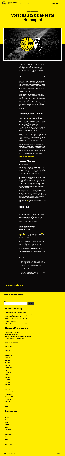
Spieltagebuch (8, 434)
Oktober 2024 (8, 353)
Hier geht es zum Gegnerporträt (26, 156)
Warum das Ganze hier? (17, 294)
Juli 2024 (7, 357)
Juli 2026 (7, 350)
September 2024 (9, 355)
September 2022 (9, 396)
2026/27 (7, 424)
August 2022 (8, 399)
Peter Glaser (8, 332)
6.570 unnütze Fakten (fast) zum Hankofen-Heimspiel (17, 318)
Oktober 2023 (8, 367)
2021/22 (7, 415)
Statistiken (7, 437)
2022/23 (7, 417)
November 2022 (9, 392)
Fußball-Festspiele (12, 2)
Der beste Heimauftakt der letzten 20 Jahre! (15, 312)
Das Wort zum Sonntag (10, 321)
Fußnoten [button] (22, 258)
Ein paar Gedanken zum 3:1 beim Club (22, 336)
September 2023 (9, 370)
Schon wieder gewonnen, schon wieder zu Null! (16, 323)
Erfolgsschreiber (16, 332)
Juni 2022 (7, 404)
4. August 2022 (33, 23)
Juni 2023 (7, 377)
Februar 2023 (8, 387)
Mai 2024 (7, 360)
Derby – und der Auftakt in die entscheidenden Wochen (16, 339)
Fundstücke (8, 429)
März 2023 (7, 384)
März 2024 (7, 365)
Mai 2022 (7, 406)
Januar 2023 (8, 389)
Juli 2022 (7, 401)
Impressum (7, 294)
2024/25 (7, 422)
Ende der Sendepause (14, 342)
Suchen (5, 301)
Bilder (57, 3)
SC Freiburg (35, 72)
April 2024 (7, 362)
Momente (7, 432)
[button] (44, 76)
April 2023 (7, 382)
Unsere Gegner (8, 444)
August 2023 (8, 372)
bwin (27, 200)
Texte (53, 3)
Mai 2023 (7, 379)
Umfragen (7, 441)
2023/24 (7, 419)
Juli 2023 (7, 374)
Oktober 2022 (8, 394)
